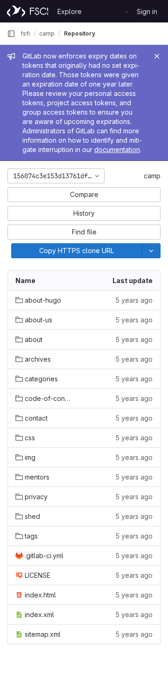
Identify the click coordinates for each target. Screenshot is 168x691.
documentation (117, 149)
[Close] (156, 56)
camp (152, 176)
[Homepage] (27, 11)
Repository (79, 33)
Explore (69, 11)
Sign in (147, 11)
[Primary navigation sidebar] (11, 33)
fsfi (25, 33)
